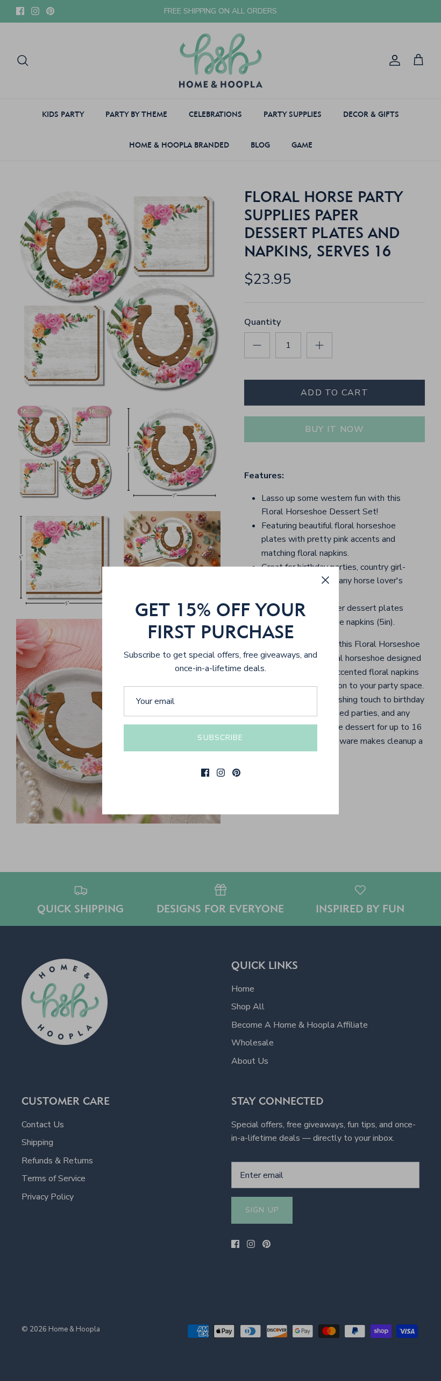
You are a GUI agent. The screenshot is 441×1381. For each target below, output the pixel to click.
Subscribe (220, 738)
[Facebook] (205, 773)
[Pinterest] (236, 773)
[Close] (325, 580)
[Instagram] (221, 773)
